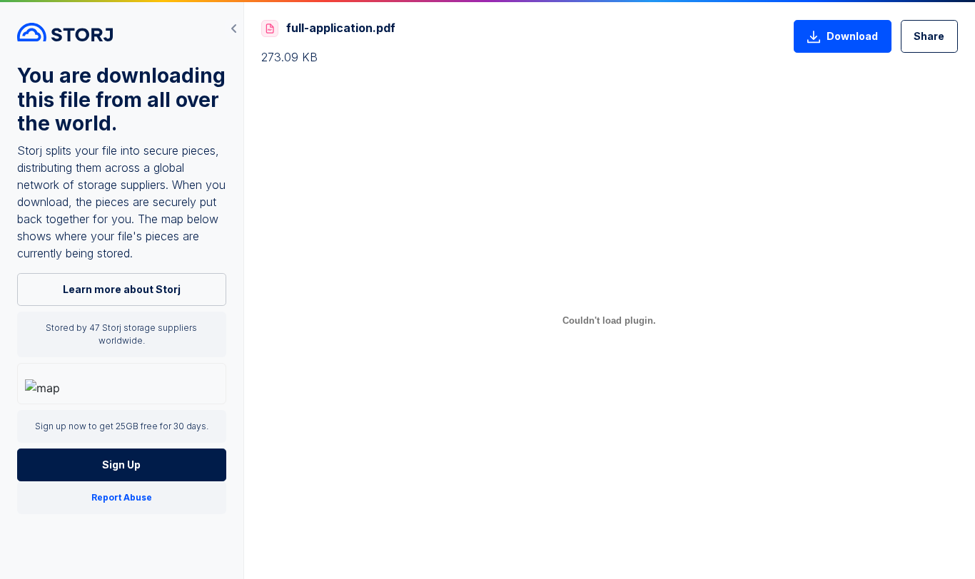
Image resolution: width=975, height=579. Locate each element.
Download (852, 36)
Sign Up (121, 464)
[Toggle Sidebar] (234, 28)
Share (929, 36)
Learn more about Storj (122, 289)
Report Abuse (121, 497)
